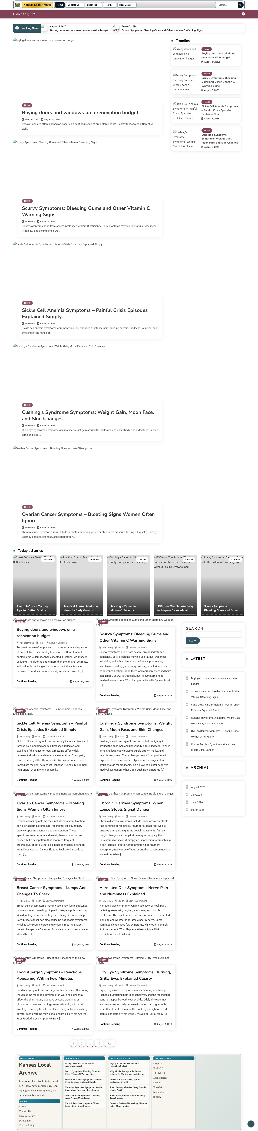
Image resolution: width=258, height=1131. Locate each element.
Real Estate (125, 5)
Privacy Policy (27, 1115)
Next (109, 1043)
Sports (156, 1096)
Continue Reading (27, 681)
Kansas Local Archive (37, 5)
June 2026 (197, 802)
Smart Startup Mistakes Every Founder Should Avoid (128, 1088)
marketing (30, 221)
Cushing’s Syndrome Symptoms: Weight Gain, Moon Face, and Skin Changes (88, 415)
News (156, 1087)
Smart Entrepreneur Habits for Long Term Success (127, 1097)
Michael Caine (32, 119)
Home (60, 5)
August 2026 (198, 787)
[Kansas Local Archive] (17, 5)
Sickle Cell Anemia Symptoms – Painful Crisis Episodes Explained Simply (85, 313)
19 (98, 1043)
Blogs (156, 1063)
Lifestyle (157, 1073)
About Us (24, 1106)
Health (108, 5)
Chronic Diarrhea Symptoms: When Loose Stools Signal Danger (213, 747)
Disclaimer (25, 1120)
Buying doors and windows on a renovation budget (79, 30)
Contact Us (73, 5)
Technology (159, 1092)
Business (92, 5)
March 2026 (197, 809)
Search (195, 628)
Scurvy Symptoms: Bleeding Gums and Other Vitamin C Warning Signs (162, 30)
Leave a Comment (58, 642)
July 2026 (196, 794)
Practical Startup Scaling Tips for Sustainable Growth (125, 1081)
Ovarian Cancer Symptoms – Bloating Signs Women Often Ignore (88, 517)
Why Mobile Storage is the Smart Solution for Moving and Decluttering (127, 1072)
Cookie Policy (26, 1125)
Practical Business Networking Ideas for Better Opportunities (128, 1104)
